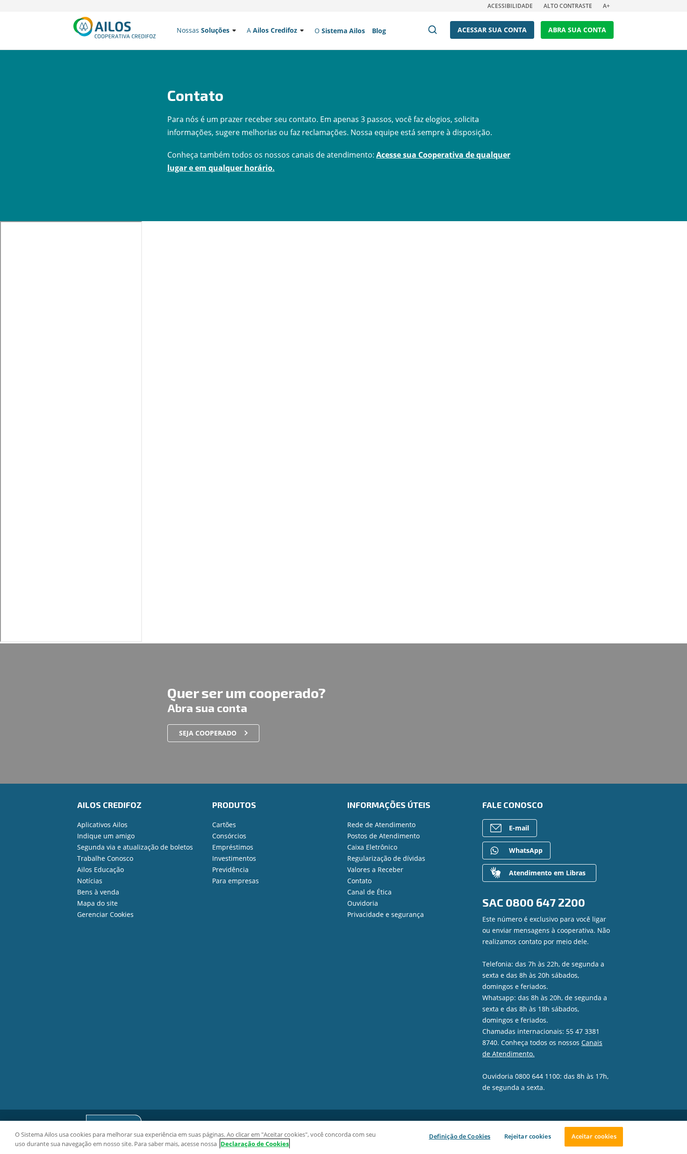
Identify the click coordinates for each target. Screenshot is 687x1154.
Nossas (203, 30)
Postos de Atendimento (383, 835)
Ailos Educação (100, 869)
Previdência (230, 869)
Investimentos (234, 858)
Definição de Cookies (460, 1136)
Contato (359, 880)
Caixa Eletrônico (372, 847)
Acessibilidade (510, 6)
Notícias (89, 880)
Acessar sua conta (492, 29)
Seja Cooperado (207, 732)
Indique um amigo (106, 835)
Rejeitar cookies (527, 1136)
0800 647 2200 (545, 902)
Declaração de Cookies (255, 1144)
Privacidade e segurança (385, 914)
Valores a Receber (375, 869)
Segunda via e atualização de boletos (135, 847)
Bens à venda (98, 891)
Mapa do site (97, 903)
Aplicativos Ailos (102, 824)
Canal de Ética (369, 891)
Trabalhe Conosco (105, 858)
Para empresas (235, 880)
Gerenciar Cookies (105, 914)
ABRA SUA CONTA (577, 29)
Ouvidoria (362, 903)
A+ (606, 6)
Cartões (224, 824)
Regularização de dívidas (386, 858)
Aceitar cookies (594, 1136)
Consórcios (229, 835)
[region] (343, 1137)
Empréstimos (232, 847)
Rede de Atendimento (381, 824)
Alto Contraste (568, 6)
